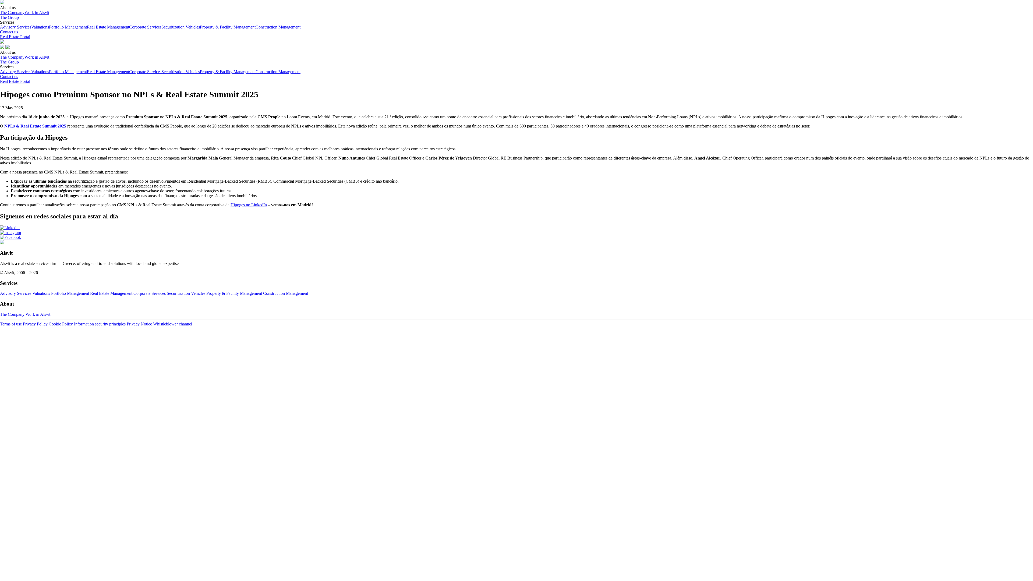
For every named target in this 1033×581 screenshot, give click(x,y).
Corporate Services (145, 27)
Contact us (9, 32)
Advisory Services (15, 27)
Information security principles (100, 324)
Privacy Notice (139, 324)
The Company (12, 12)
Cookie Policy (61, 324)
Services (150, 24)
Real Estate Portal (15, 36)
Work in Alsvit (36, 12)
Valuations (40, 27)
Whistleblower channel (172, 324)
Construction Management (278, 27)
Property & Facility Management (228, 27)
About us (24, 10)
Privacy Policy (35, 324)
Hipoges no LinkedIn (249, 205)
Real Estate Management (108, 27)
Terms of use (11, 324)
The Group (9, 17)
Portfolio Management (68, 27)
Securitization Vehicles (180, 27)
